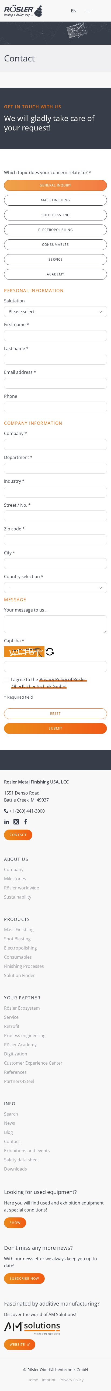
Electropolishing (55, 229)
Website (18, 1344)
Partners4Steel (19, 1081)
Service (55, 259)
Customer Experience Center (33, 1063)
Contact (18, 835)
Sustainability (17, 897)
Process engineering (25, 1035)
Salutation (14, 301)
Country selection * (23, 576)
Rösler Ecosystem (22, 1008)
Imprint (49, 1379)
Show (15, 1222)
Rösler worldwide (21, 888)
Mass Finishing (55, 200)
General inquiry (55, 185)
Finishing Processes (24, 966)
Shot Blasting (55, 215)
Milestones (15, 879)
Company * (15, 433)
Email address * (20, 372)
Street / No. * (17, 505)
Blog (8, 1132)
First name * (16, 324)
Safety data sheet (21, 1160)
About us (16, 859)
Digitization (15, 1054)
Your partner (22, 998)
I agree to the (48, 682)
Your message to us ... (26, 610)
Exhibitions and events (27, 1151)
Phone (10, 396)
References (15, 1072)
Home (32, 1379)
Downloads (15, 1169)
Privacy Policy (72, 1379)
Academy (55, 274)
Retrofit (11, 1026)
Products (17, 919)
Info (9, 1104)
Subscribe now (24, 1278)
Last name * (16, 348)
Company (13, 869)
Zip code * (14, 529)
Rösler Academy (20, 1045)
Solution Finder (19, 975)
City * (9, 553)
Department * (18, 457)
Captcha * (14, 641)
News (9, 1123)
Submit (56, 728)
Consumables (55, 244)
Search (11, 1114)
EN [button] (74, 11)
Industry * (14, 481)
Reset (55, 713)
